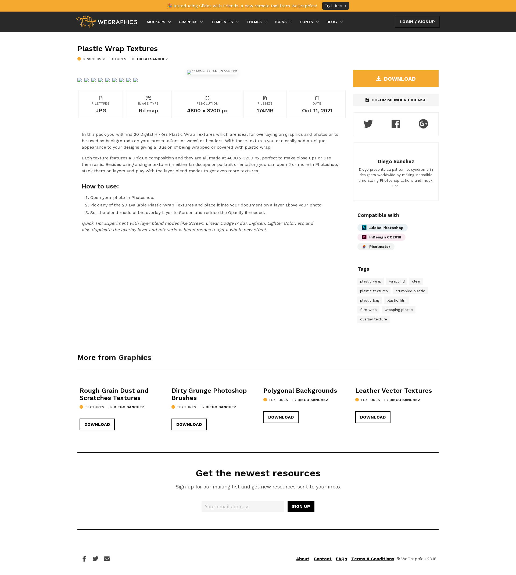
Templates (222, 22)
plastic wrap (370, 281)
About (302, 558)
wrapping (396, 281)
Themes (254, 22)
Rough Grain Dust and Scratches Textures (114, 394)
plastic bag (369, 300)
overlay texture (373, 319)
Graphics (188, 22)
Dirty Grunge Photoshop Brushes (209, 394)
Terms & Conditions (372, 558)
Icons (281, 22)
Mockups (156, 22)
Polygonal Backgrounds (300, 390)
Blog (332, 22)
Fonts (306, 22)
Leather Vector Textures (393, 390)
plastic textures (374, 291)
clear (416, 281)
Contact (323, 558)
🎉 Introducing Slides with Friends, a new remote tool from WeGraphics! (256, 5)
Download (97, 424)
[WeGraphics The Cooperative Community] (106, 22)
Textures (116, 59)
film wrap (368, 310)
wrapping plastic (399, 310)
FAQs (341, 558)
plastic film (397, 300)
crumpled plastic (410, 291)
